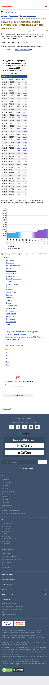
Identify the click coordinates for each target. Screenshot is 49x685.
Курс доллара (6, 482)
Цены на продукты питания (16, 334)
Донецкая (9, 268)
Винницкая (10, 260)
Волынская (10, 263)
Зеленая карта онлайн (9, 603)
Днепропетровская (13, 265)
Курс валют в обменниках (10, 556)
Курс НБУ (5, 488)
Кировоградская (12, 284)
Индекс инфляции (12, 339)
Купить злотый (6, 568)
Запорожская (10, 276)
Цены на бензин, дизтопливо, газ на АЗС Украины (24, 337)
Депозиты (5, 499)
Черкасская (10, 316)
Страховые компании (9, 615)
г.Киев (8, 324)
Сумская (9, 303)
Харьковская (10, 308)
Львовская (9, 290)
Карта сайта (7, 409)
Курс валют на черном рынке (11, 559)
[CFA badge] (31, 624)
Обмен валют (6, 553)
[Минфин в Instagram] (31, 427)
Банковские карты (8, 491)
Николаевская (11, 292)
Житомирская (11, 271)
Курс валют (5, 480)
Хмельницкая (11, 314)
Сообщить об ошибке (24, 468)
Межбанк (5, 497)
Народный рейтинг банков (10, 511)
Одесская (9, 295)
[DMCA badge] (24, 670)
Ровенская (9, 300)
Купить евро (6, 565)
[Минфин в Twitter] (24, 427)
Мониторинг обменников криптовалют (14, 513)
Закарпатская (11, 273)
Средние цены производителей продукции (22, 332)
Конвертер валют (7, 505)
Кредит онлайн (7, 508)
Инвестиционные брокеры (10, 494)
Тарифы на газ (6, 502)
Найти (42, 462)
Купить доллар (6, 562)
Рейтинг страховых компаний (11, 609)
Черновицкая (10, 319)
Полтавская (10, 297)
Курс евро (5, 485)
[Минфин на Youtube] (37, 427)
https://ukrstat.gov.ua (22, 50)
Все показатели (10, 12)
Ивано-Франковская (13, 279)
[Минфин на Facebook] (11, 427)
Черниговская (11, 322)
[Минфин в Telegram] (18, 427)
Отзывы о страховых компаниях (12, 606)
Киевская (9, 281)
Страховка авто (7, 612)
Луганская (9, 287)
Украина (7, 257)
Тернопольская (11, 306)
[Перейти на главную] (7, 6)
